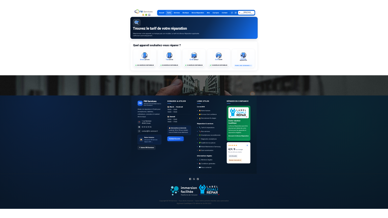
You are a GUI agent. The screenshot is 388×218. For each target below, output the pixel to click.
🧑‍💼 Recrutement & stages (207, 118)
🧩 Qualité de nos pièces (207, 143)
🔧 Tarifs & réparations (206, 127)
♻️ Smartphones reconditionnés (209, 135)
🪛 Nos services (204, 131)
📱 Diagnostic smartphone (208, 139)
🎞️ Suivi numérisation (206, 150)
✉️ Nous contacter (205, 167)
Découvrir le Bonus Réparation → (238, 137)
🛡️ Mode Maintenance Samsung (209, 147)
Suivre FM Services (146, 147)
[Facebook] (232, 12)
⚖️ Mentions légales (205, 160)
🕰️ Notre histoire (204, 111)
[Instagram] (235, 12)
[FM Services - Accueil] (143, 12)
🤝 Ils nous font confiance (208, 114)
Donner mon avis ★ (235, 160)
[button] (246, 13)
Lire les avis (233, 156)
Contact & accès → (175, 139)
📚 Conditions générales (207, 164)
